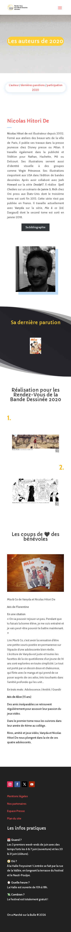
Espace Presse (16, 811)
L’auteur (14, 85)
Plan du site (14, 818)
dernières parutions (33, 85)
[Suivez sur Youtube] (32, 784)
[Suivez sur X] (24, 784)
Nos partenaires (16, 803)
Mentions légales (17, 796)
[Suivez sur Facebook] (17, 784)
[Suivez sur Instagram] (10, 784)
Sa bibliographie (35, 227)
